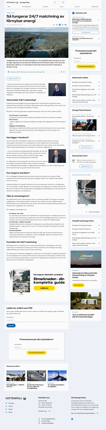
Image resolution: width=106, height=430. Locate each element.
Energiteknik (51, 383)
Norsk (10, 412)
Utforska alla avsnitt (86, 147)
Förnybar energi (10, 12)
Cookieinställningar (48, 423)
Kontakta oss (42, 411)
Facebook (57, 25)
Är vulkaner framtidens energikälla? (56, 385)
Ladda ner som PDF (13, 78)
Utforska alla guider (94, 212)
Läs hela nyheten (86, 32)
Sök (63, 2)
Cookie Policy (46, 421)
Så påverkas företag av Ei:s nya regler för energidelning (35, 386)
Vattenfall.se (95, 6)
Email (66, 25)
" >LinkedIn (72, 419)
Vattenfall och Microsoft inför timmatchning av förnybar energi (84, 275)
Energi (28, 383)
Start (9, 6)
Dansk (11, 409)
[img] (61, 72)
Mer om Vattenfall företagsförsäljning (83, 413)
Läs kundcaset (78, 285)
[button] (8, 72)
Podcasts (45, 6)
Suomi (11, 406)
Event (61, 6)
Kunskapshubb (26, 6)
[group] (36, 72)
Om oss (77, 6)
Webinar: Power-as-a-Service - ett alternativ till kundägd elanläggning (84, 161)
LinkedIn (60, 25)
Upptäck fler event (86, 166)
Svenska (11, 403)
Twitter (63, 25)
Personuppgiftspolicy (48, 419)
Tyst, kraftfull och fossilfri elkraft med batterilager (83, 316)
